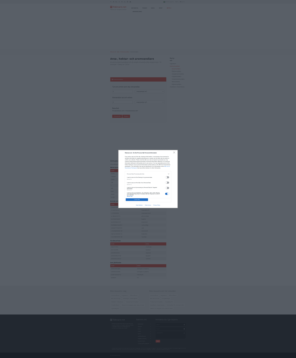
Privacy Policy (156, 205)
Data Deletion (139, 205)
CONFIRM (137, 199)
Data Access (148, 205)
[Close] (174, 153)
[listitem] (148, 174)
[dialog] (148, 179)
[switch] (167, 177)
